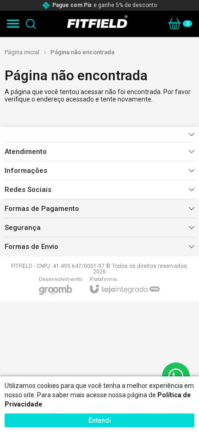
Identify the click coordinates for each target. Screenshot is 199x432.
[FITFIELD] (97, 23)
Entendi (99, 420)
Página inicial (22, 52)
